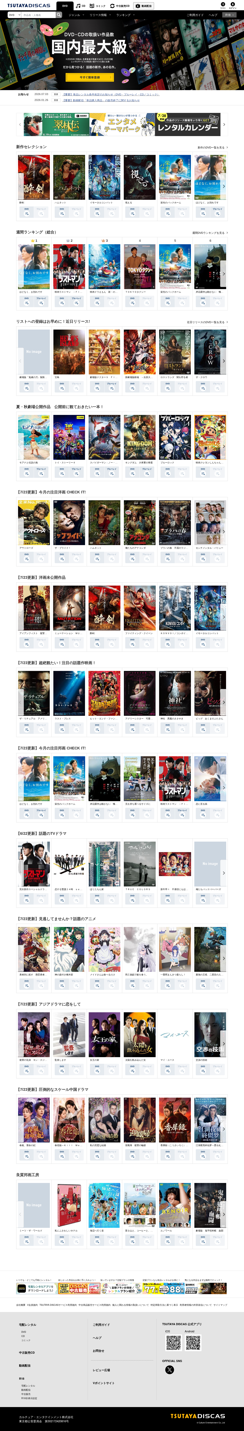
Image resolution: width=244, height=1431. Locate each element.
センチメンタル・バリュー (209, 548)
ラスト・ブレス (63, 718)
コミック (101, 6)
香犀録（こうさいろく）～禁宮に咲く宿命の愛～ (186, 1145)
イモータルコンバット (101, 202)
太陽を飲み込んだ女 (135, 1060)
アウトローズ (26, 548)
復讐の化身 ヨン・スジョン (34, 1060)
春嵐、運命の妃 (27, 1145)
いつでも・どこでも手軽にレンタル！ (34, 1279)
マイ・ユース (167, 1060)
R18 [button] (227, 15)
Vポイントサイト (104, 1383)
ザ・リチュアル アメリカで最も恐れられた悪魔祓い (46, 718)
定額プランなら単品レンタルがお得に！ (161, 1279)
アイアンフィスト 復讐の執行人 (36, 633)
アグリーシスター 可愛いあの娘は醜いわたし (149, 718)
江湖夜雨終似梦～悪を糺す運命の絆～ (215, 1145)
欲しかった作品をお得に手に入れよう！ (77, 1279)
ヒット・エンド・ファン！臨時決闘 (108, 718)
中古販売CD (122, 6)
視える (128, 202)
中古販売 (25, 1393)
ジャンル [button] (74, 15)
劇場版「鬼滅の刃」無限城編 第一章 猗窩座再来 (44, 377)
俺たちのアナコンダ (135, 548)
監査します (60, 1060)
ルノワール (166, 1230)
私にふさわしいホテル (66, 1230)
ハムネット (60, 202)
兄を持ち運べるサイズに (137, 804)
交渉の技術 (201, 1060)
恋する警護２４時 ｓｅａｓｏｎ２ (73, 889)
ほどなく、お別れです (207, 202)
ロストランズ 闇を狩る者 (174, 377)
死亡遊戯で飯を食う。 (136, 974)
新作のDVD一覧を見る (211, 147)
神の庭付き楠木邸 (64, 974)
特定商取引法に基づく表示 (164, 1304)
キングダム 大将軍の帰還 (139, 462)
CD (83, 6)
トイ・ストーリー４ (65, 462)
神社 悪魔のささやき (172, 718)
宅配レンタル (28, 1385)
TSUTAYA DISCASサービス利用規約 (58, 1304)
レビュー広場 (101, 1370)
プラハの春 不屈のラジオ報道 (177, 548)
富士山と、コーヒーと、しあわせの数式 (145, 1230)
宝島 (57, 377)
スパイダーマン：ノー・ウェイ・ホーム (110, 462)
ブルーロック (167, 462)
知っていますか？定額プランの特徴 (117, 1279)
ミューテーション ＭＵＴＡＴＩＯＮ (74, 633)
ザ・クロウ (201, 377)
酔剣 (21, 202)
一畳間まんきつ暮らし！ (173, 974)
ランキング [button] (123, 15)
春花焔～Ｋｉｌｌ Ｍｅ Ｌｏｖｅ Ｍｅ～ (77, 1145)
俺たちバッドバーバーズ (208, 889)
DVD (64, 6)
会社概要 (20, 1304)
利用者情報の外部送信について (196, 1304)
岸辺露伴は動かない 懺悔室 (211, 292)
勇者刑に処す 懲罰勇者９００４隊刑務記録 (42, 974)
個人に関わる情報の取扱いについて (130, 1304)
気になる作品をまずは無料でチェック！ (203, 1279)
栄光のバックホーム (171, 202)
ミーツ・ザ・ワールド (30, 1230)
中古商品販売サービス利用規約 (95, 1304)
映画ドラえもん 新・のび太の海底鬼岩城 (111, 292)
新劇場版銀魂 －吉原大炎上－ (141, 377)
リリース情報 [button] (98, 15)
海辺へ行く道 (97, 1230)
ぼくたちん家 (97, 889)
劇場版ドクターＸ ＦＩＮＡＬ (106, 377)
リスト (223, 8)
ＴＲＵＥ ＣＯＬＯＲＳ (137, 889)
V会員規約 (32, 1304)
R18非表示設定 (29, 1398)
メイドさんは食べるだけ (102, 974)
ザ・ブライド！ (63, 548)
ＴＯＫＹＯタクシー (135, 292)
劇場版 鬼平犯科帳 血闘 (209, 1230)
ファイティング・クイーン (139, 633)
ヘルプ (213, 15)
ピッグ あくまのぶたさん (209, 718)
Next (224, 186)
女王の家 (94, 1060)
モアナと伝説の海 (28, 462)
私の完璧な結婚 (98, 1145)
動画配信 (147, 6)
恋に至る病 (201, 804)
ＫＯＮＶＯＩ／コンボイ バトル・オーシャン (185, 633)
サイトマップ (220, 1304)
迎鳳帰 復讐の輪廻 (135, 1145)
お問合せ (98, 1351)
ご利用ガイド (195, 15)
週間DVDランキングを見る (208, 232)
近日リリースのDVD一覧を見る (206, 322)
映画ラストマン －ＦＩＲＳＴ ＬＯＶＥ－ (77, 292)
